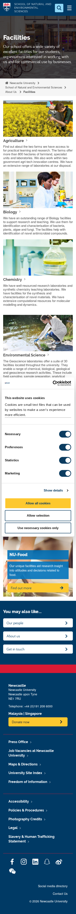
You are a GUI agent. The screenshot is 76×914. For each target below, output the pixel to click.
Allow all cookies (38, 503)
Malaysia (15, 714)
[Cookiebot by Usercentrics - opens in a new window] (53, 383)
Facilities (29, 92)
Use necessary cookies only (38, 528)
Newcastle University (22, 83)
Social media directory (53, 886)
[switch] (65, 447)
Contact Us (60, 893)
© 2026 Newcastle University (48, 901)
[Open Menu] (69, 8)
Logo (7, 8)
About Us (11, 92)
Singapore (33, 714)
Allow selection (38, 515)
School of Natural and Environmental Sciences (33, 87)
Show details (53, 490)
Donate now (21, 721)
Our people (15, 622)
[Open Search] (59, 8)
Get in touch (15, 649)
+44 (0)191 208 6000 (38, 706)
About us (13, 636)
